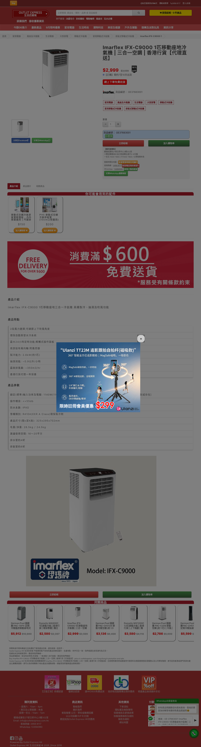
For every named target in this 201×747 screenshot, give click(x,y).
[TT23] (98, 376)
